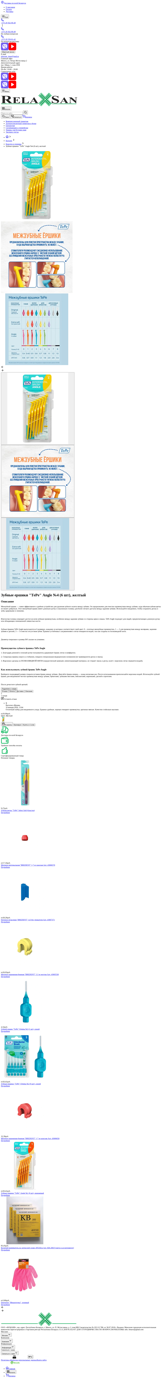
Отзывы (5, 691)
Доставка (9, 12)
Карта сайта (42, 1360)
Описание (28, 691)
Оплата (9, 9)
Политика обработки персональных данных (19, 1360)
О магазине (10, 7)
